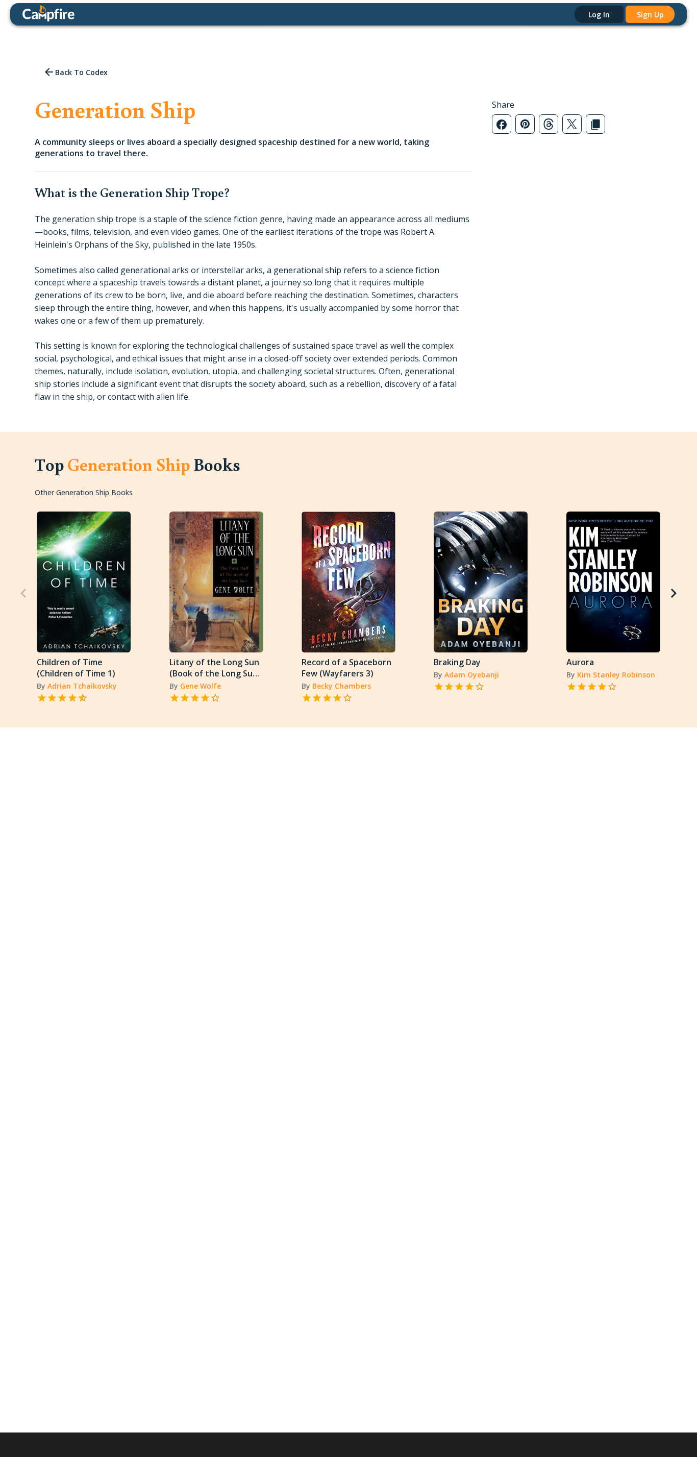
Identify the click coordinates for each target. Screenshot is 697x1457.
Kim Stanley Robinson (616, 674)
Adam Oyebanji (471, 674)
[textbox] (253, 308)
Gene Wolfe (200, 686)
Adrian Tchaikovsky (82, 686)
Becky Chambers (341, 686)
